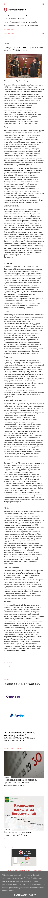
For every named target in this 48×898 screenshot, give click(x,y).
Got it (32, 895)
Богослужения (9, 25)
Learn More (20, 895)
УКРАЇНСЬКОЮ (21, 22)
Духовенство (22, 25)
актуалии (10, 666)
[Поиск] (43, 3)
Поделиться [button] (8, 663)
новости (17, 666)
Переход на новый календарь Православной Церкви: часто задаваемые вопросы (20, 782)
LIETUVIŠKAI (9, 22)
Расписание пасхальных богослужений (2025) (17, 833)
